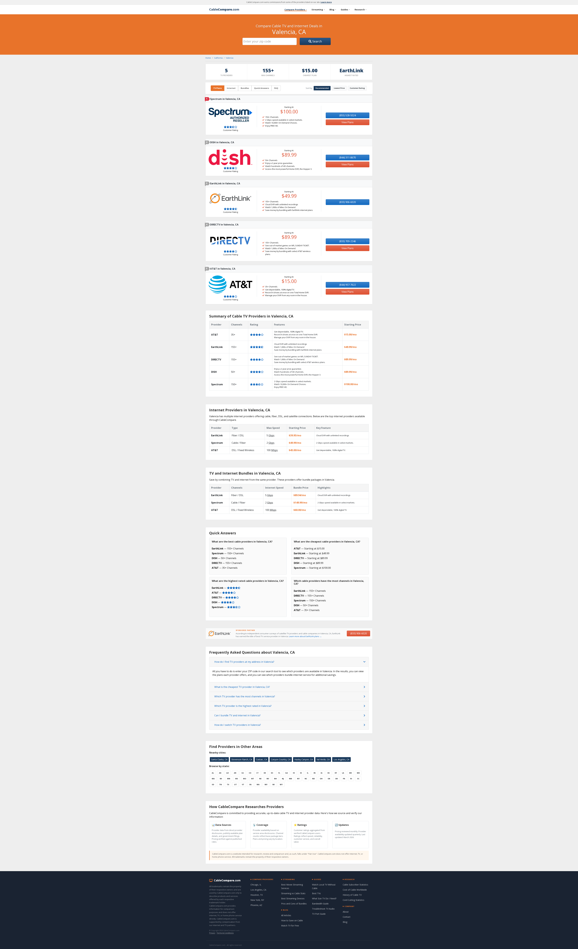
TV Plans (217, 88)
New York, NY (257, 900)
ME (350, 773)
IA (321, 773)
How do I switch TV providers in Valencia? (237, 725)
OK (329, 778)
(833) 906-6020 (347, 202)
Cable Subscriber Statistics (355, 884)
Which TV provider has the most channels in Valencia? (244, 696)
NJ (283, 778)
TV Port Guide (319, 913)
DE (265, 773)
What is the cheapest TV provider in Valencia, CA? (242, 687)
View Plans (348, 122)
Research (360, 9)
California (218, 57)
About (346, 911)
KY (336, 773)
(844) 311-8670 (347, 157)
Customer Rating (357, 88)
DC (272, 773)
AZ (227, 773)
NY (298, 778)
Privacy (212, 933)
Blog (332, 9)
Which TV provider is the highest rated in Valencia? (243, 706)
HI (294, 773)
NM (290, 778)
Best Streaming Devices (293, 898)
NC (306, 778)
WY (281, 784)
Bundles (245, 88)
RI (351, 778)
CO (250, 773)
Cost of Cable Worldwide (355, 889)
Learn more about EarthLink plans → (305, 636)
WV (266, 784)
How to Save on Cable (292, 920)
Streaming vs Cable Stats (293, 893)
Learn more (326, 2)
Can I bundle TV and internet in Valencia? (237, 715)
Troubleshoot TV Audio (323, 908)
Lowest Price (339, 88)
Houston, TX (256, 894)
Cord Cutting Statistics (353, 900)
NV (268, 778)
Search (317, 41)
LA (343, 773)
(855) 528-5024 (347, 115)
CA (242, 773)
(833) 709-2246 (347, 241)
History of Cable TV (352, 894)
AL (213, 773)
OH (321, 778)
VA (250, 784)
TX (228, 784)
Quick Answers (261, 88)
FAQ (276, 88)
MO (244, 778)
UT (235, 784)
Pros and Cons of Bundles (294, 903)
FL (279, 773)
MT (252, 778)
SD (213, 784)
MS (236, 778)
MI (221, 778)
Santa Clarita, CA (219, 759)
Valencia (229, 57)
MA (213, 778)
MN (228, 778)
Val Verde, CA (323, 759)
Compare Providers (295, 9)
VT (243, 784)
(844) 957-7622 (347, 284)
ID (301, 773)
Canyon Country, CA (281, 759)
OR (336, 778)
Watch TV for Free (290, 925)
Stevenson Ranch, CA (241, 759)
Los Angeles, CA (341, 759)
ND (313, 778)
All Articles (286, 915)
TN (220, 784)
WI (273, 784)
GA (286, 773)
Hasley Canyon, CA (303, 759)
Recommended (322, 88)
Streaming (318, 9)
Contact (346, 916)
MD (358, 773)
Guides (345, 9)
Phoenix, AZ (256, 905)
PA (344, 778)
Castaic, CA (261, 759)
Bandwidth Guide (320, 903)
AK (220, 773)
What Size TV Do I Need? (324, 898)
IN (314, 773)
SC (358, 778)
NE (260, 778)
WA (258, 784)
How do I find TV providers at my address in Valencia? (244, 661)
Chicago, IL (255, 884)
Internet (231, 88)
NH (275, 778)
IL (307, 773)
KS (329, 773)
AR (235, 773)
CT (257, 773)
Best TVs (316, 893)
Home (208, 57)
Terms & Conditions (225, 933)
